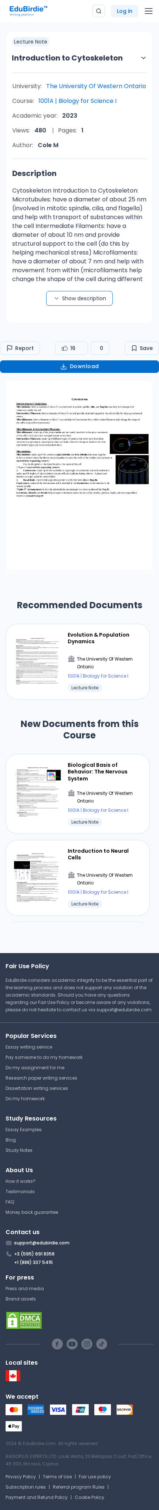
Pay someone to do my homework (44, 1057)
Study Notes (19, 1150)
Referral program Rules (79, 1487)
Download (84, 366)
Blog (11, 1140)
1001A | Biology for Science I (77, 101)
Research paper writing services (41, 1078)
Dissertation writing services (37, 1088)
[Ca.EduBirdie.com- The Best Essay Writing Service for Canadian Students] (13, 1379)
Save (146, 348)
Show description (84, 298)
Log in (124, 11)
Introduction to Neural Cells (98, 854)
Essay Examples (24, 1129)
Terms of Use (57, 1476)
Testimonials (20, 1191)
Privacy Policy (21, 1476)
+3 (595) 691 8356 (34, 1254)
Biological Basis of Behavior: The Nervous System (98, 772)
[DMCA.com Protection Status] (79, 1320)
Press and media (25, 1288)
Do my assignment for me (35, 1067)
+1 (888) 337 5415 (33, 1262)
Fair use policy (95, 1476)
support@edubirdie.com (124, 1010)
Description (34, 173)
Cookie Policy (89, 1497)
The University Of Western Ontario (96, 86)
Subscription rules (26, 1487)
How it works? (20, 1181)
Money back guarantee (32, 1212)
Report (24, 348)
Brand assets (21, 1299)
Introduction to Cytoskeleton (67, 58)
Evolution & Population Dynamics (98, 638)
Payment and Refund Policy (37, 1497)
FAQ (10, 1202)
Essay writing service (29, 1047)
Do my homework (25, 1098)
